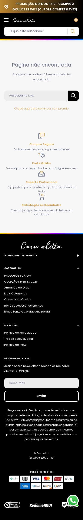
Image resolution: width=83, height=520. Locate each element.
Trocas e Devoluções (19, 339)
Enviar (41, 396)
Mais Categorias (15, 293)
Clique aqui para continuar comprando (41, 109)
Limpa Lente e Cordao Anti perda (27, 312)
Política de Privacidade (20, 333)
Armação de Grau (16, 288)
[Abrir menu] (6, 20)
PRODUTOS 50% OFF (17, 276)
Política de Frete (15, 345)
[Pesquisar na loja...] (73, 96)
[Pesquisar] (72, 31)
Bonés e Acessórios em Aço (23, 306)
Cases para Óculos (17, 299)
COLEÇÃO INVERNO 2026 (21, 282)
